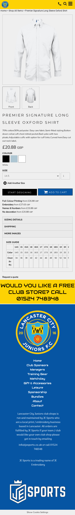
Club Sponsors (37, 365)
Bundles (37, 396)
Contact (37, 405)
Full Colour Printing (12, 200)
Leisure (37, 387)
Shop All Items (16, 10)
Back (30, 106)
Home (4, 10)
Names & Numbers (11, 208)
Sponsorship (37, 392)
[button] (65, 3)
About (37, 401)
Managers (37, 369)
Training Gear (37, 374)
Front (11, 106)
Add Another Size (16, 183)
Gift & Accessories (37, 383)
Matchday (37, 378)
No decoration (9, 211)
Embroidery (7, 204)
